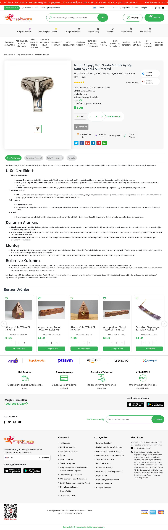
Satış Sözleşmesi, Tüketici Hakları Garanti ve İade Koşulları (74, 469)
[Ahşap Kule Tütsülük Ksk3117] (84, 309)
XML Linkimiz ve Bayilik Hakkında (73, 479)
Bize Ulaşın (137, 437)
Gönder (159, 419)
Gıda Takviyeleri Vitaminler (107, 479)
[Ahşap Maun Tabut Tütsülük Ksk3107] (116, 309)
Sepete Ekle (114, 116)
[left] (3, 324)
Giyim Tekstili (101, 475)
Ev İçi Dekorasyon (103, 463)
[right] (164, 324)
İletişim (144, 8)
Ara (102, 17)
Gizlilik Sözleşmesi (67, 447)
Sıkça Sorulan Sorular (69, 487)
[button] (133, 18)
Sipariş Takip (124, 8)
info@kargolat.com (143, 448)
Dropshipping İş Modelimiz (71, 475)
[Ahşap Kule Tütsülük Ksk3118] (18, 309)
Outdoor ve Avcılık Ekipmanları (109, 471)
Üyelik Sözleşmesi (67, 463)
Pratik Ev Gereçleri (104, 483)
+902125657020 (14, 404)
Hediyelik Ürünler (103, 488)
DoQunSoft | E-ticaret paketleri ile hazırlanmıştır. (84, 527)
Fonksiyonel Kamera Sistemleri (109, 447)
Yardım (135, 8)
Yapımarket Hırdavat (105, 459)
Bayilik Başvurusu (11, 8)
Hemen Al (82, 126)
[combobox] (7, 457)
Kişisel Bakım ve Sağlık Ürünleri (109, 451)
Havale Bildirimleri (67, 495)
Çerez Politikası (66, 459)
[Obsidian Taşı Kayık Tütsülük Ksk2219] (149, 309)
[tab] (13, 158)
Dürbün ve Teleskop (104, 467)
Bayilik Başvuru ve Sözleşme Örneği (75, 483)
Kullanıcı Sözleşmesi (68, 451)
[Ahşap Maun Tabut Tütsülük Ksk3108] (51, 309)
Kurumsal (63, 437)
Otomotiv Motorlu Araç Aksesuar (110, 455)
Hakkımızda (65, 443)
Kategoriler (100, 437)
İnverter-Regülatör (104, 443)
